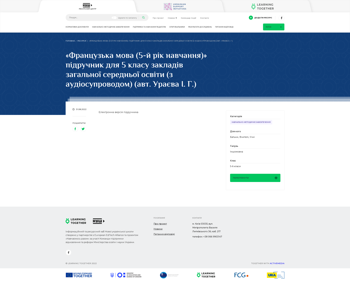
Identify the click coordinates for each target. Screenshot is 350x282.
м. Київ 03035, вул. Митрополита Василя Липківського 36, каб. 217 (206, 227)
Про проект (158, 18)
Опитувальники (177, 27)
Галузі (268, 27)
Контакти (204, 18)
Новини (171, 18)
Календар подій (188, 18)
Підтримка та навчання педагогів (149, 27)
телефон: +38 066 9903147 (207, 236)
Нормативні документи (77, 27)
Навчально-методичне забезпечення (110, 27)
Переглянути (241, 178)
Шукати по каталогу (127, 18)
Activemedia (277, 263)
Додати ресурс (263, 18)
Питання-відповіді (224, 27)
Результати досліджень (200, 27)
